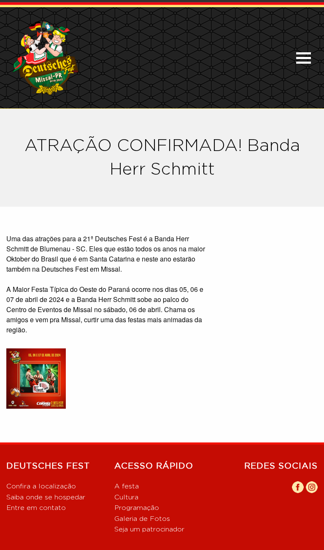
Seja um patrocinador (149, 529)
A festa (126, 486)
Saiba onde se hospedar (45, 497)
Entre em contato (36, 507)
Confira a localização (41, 486)
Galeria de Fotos (142, 518)
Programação (136, 507)
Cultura (126, 497)
